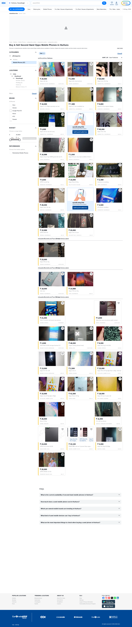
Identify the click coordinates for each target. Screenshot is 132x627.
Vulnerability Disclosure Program (87, 603)
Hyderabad (37, 600)
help (13, 624)
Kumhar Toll (20, 80)
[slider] (10, 140)
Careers (59, 603)
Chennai (14, 602)
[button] (27, 3)
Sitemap (81, 600)
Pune (13, 603)
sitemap (17, 624)
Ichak (18, 84)
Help (80, 598)
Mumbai (14, 600)
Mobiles (15, 42)
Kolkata (14, 598)
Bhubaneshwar (38, 598)
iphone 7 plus (22, 13)
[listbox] (44, 53)
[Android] (108, 603)
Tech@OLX (60, 602)
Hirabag (19, 82)
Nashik (36, 603)
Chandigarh (37, 602)
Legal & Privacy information (86, 602)
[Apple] (108, 607)
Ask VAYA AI (60, 600)
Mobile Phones (22, 42)
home (10, 42)
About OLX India (61, 598)
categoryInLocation (31, 42)
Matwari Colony (21, 87)
